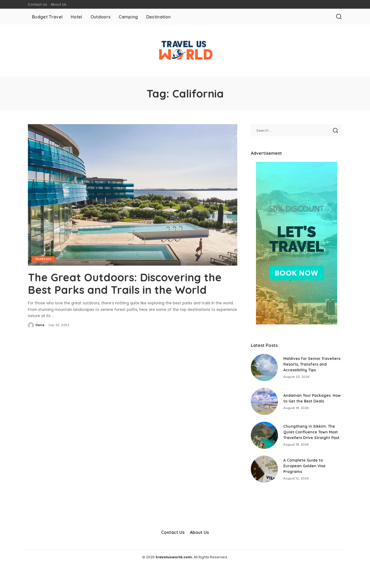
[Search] (339, 17)
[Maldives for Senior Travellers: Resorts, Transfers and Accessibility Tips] (264, 367)
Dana (39, 325)
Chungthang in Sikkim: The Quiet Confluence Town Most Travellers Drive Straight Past (311, 432)
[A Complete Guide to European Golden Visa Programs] (264, 469)
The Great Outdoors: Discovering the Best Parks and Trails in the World (125, 283)
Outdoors (43, 259)
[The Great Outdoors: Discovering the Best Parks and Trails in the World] (132, 195)
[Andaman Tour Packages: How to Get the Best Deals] (264, 401)
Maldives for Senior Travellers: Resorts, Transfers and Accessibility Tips (312, 364)
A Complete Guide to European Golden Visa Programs (304, 466)
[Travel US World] (185, 50)
